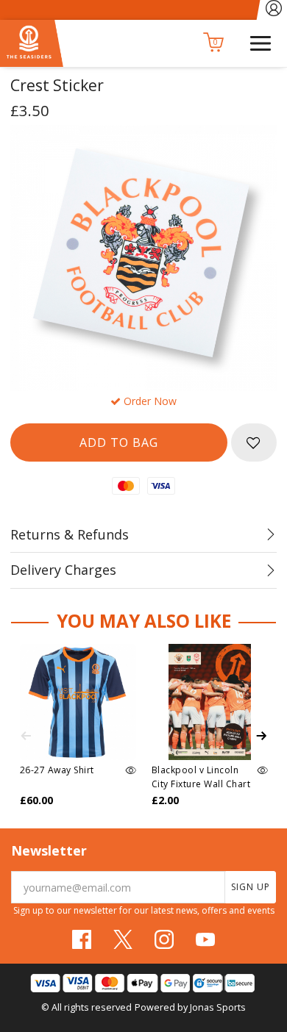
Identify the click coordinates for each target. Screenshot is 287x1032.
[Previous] (26, 736)
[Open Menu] (260, 41)
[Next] (261, 736)
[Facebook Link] (81, 939)
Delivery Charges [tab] (63, 569)
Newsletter (49, 850)
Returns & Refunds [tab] (69, 534)
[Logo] (31, 42)
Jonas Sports (218, 1007)
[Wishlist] (254, 442)
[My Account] (274, 10)
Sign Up (250, 887)
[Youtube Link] (205, 939)
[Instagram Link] (164, 939)
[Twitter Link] (122, 939)
